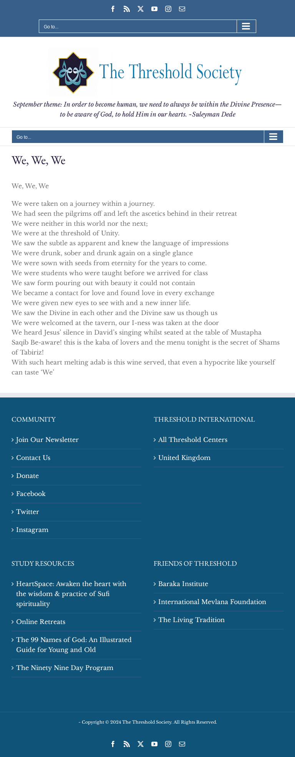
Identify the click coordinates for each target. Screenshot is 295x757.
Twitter (27, 512)
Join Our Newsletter (47, 439)
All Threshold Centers (192, 439)
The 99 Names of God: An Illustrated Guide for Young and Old (74, 645)
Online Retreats (40, 622)
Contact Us (33, 457)
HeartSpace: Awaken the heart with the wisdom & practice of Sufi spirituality (71, 594)
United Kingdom (184, 457)
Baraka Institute (183, 584)
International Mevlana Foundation (212, 602)
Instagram (32, 530)
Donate (27, 475)
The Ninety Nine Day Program (64, 668)
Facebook (31, 494)
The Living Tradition (191, 620)
